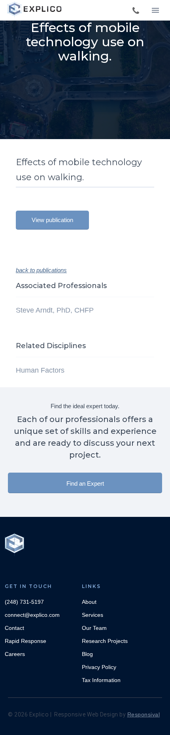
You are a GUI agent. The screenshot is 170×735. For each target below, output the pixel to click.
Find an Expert (85, 483)
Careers (15, 654)
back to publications (41, 270)
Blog (87, 654)
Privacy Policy (99, 667)
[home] (35, 9)
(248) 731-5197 (24, 602)
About (89, 602)
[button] (155, 10)
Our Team (94, 628)
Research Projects (105, 641)
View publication (52, 220)
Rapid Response (25, 641)
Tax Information (101, 680)
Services (92, 615)
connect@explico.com (32, 615)
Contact (14, 628)
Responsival (143, 714)
